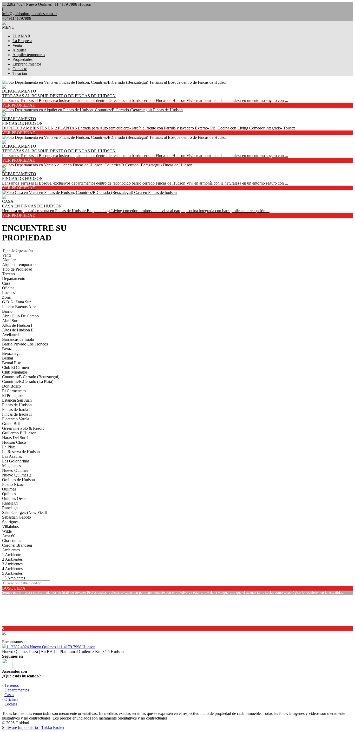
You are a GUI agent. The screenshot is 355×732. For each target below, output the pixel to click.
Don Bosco (11, 386)
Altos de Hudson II (18, 330)
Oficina (8, 288)
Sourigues (10, 522)
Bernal (7, 358)
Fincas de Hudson (17, 405)
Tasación (19, 73)
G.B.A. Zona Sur (16, 302)
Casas (9, 694)
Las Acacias (12, 456)
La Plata (9, 447)
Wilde (7, 531)
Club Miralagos (15, 372)
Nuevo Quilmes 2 (16, 475)
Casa (6, 283)
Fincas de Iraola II (17, 414)
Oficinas (11, 699)
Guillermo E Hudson (19, 433)
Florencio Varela (15, 419)
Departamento (13, 278)
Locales (8, 292)
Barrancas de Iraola (18, 339)
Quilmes (9, 489)
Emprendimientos (26, 64)
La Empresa (22, 40)
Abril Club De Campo (20, 316)
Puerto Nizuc (13, 484)
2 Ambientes (12, 559)
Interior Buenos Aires (19, 306)
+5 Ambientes (13, 578)
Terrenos (11, 685)
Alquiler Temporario (19, 264)
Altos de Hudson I (17, 325)
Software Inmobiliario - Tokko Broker (33, 727)
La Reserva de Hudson (21, 451)
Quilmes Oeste (14, 498)
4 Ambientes (12, 568)
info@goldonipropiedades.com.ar (29, 13)
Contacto (19, 69)
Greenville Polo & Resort (23, 428)
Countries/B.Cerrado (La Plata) (27, 381)
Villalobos (10, 526)
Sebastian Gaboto (16, 517)
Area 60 (8, 536)
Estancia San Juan (17, 400)
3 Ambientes (12, 564)
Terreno (8, 274)
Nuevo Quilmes (15, 470)
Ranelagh (10, 503)
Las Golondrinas (15, 461)
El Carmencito (14, 391)
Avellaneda (11, 334)
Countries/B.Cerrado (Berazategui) (30, 377)
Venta (17, 45)
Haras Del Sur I (15, 437)
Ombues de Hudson (18, 480)
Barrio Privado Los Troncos (25, 344)
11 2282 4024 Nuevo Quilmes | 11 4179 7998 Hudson (50, 647)
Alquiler (19, 50)
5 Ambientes (12, 573)
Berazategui (12, 349)
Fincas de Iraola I (16, 409)
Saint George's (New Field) (24, 512)
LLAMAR (21, 36)
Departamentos (16, 690)
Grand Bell (11, 423)
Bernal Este (11, 363)
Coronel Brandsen (17, 545)
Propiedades (22, 59)
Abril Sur (9, 320)
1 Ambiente (11, 554)
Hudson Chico (14, 442)
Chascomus (11, 540)
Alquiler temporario (28, 55)
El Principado (13, 395)
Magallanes (11, 465)
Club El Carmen (15, 367)
